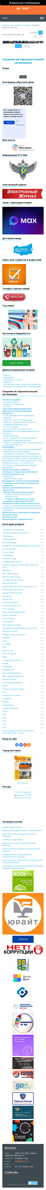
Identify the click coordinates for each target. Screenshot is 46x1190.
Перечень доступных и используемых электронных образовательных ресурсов (22, 867)
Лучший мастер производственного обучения (20, 546)
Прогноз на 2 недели (22, 797)
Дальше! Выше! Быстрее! (12, 593)
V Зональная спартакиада (12, 580)
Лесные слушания (9, 615)
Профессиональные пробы (13, 689)
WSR (4, 647)
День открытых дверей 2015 (13, 612)
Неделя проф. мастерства (12, 589)
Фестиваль (6, 644)
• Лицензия (6, 418)
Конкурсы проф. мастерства (13, 634)
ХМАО (4, 657)
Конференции (7, 705)
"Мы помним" (7, 622)
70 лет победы (8, 609)
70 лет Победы (8, 618)
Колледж (26, 25)
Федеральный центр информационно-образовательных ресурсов (17, 855)
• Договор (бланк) (10, 497)
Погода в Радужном (23, 792)
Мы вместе (6, 570)
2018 (4, 714)
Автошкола (7, 596)
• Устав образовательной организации (18, 415)
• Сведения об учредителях (13, 404)
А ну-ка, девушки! (9, 549)
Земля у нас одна (9, 558)
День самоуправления (11, 673)
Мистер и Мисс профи (11, 577)
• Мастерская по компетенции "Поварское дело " (22, 386)
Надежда (6, 638)
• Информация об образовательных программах (22, 449)
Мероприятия (8, 670)
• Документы (7, 382)
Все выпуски (23, 783)
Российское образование (12, 839)
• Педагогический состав (12, 478)
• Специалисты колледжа (12, 380)
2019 (4, 718)
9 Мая (4, 711)
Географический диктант (12, 682)
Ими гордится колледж (11, 625)
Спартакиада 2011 (9, 539)
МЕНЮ (5, 18)
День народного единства (12, 676)
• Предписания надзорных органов (16, 440)
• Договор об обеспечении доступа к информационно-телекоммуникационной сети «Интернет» (21, 431)
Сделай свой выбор (10, 708)
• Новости (6, 375)
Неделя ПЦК (7, 599)
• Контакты (6, 406)
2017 (4, 692)
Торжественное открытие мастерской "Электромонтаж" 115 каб (17, 732)
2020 (4, 721)
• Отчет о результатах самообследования (19, 438)
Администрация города (11, 827)
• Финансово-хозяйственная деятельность (19, 422)
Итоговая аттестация (11, 695)
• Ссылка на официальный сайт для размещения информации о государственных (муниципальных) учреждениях (22, 508)
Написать (9, 122)
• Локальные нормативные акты (15, 424)
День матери (7, 650)
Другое (5, 686)
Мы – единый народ (10, 573)
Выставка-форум (9, 542)
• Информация (8, 377)
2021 (4, 724)
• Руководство (8, 476)
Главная (5, 25)
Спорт (4, 641)
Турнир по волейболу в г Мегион (15, 533)
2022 (4, 727)
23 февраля (7, 698)
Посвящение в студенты (12, 562)
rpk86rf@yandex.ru (22, 1161)
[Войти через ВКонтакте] (21, 745)
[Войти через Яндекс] (25, 745)
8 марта (5, 702)
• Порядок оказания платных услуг (16, 494)
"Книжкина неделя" (10, 602)
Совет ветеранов (9, 654)
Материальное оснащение (13, 530)
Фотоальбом (16, 25)
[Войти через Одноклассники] (29, 745)
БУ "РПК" (23, 8)
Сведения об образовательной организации (23, 61)
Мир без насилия (9, 679)
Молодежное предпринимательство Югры (19, 628)
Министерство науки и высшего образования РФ (22, 830)
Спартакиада (7, 536)
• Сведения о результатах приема (15, 451)
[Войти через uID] (17, 745)
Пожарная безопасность (12, 660)
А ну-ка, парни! (8, 552)
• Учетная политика (10, 427)
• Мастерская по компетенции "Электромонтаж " (22, 384)
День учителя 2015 (10, 631)
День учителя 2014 (10, 583)
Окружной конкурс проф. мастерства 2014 (19, 586)
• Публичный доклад (10, 436)
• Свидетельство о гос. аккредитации (17, 420)
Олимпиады (7, 666)
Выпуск (5, 663)
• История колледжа (10, 402)
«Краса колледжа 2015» (11, 605)
